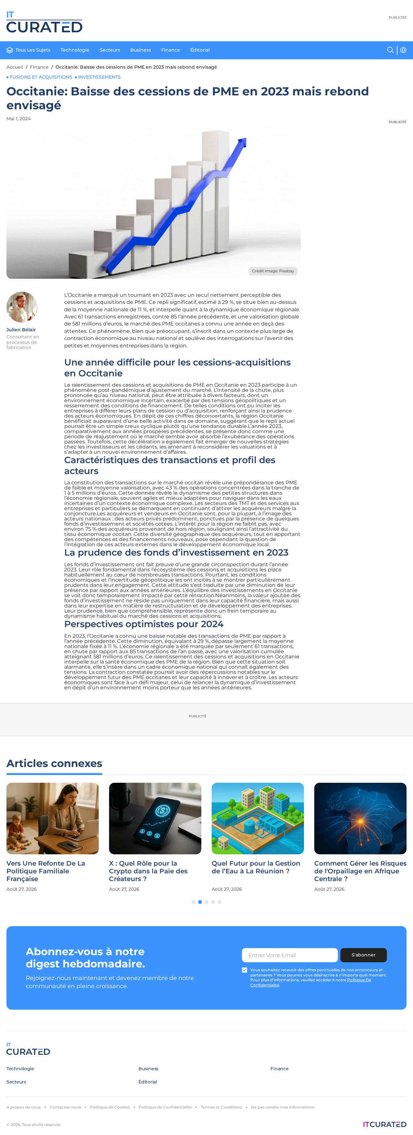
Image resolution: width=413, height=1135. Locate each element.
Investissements (99, 77)
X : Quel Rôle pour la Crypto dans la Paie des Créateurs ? (148, 871)
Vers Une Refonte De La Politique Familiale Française (45, 871)
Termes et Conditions (221, 1107)
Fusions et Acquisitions (41, 77)
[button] (194, 902)
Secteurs (110, 50)
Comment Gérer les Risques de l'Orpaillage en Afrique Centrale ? (360, 871)
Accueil (14, 67)
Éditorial (200, 50)
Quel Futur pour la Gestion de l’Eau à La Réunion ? (256, 867)
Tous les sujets (32, 50)
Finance (170, 50)
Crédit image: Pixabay (273, 270)
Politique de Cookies (110, 1107)
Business (140, 50)
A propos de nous (23, 1107)
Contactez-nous (65, 1107)
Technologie (75, 50)
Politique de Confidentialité (165, 1107)
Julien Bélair (21, 330)
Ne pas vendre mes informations (282, 1107)
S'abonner (364, 955)
